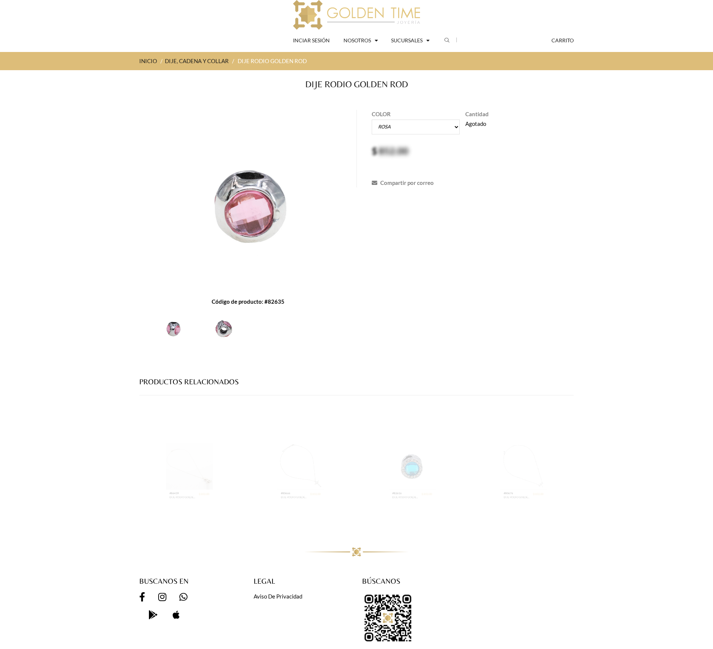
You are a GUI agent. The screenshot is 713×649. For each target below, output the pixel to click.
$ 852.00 (218, 513)
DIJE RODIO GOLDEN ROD (175, 519)
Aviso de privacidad (278, 596)
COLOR (381, 114)
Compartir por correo (406, 182)
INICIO (148, 61)
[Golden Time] (356, 15)
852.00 (393, 150)
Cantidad (477, 114)
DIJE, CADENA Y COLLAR (197, 61)
